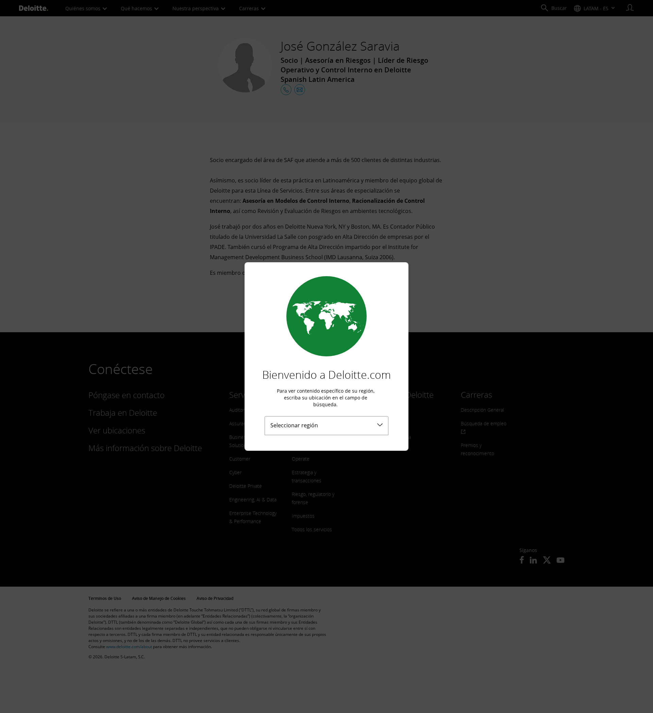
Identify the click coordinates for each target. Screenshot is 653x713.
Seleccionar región (294, 425)
